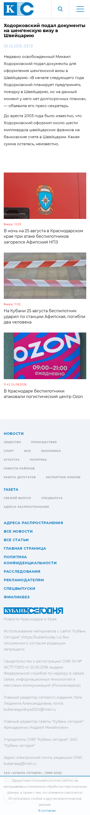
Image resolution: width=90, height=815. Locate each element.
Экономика (51, 451)
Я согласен (47, 810)
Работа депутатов (20, 477)
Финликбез (17, 597)
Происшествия (44, 442)
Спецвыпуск (52, 498)
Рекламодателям (24, 580)
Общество (12, 442)
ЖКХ (27, 451)
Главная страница (25, 548)
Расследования (22, 571)
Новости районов (19, 468)
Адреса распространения (26, 507)
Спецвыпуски (20, 588)
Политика (38, 459)
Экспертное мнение (63, 477)
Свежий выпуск (17, 498)
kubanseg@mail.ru (20, 763)
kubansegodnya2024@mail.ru (30, 709)
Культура (12, 459)
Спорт (9, 451)
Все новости (18, 531)
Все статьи (16, 540)
